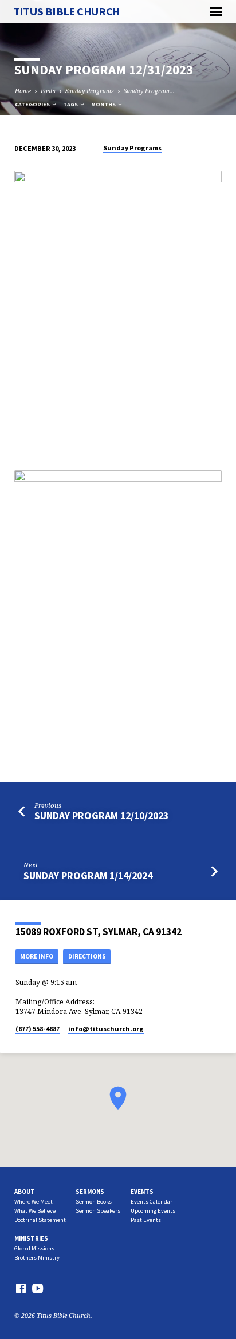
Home (23, 91)
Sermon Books (94, 1201)
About (24, 1192)
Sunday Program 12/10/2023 (101, 815)
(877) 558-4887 (37, 1028)
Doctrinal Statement (40, 1220)
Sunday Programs (89, 91)
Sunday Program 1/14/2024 (87, 875)
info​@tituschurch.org (106, 1028)
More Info (36, 956)
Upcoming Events (153, 1210)
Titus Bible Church (66, 11)
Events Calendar (151, 1201)
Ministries (31, 1238)
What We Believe (35, 1210)
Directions (87, 956)
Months (104, 104)
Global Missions (34, 1248)
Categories (33, 104)
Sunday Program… (149, 91)
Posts (48, 91)
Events (142, 1192)
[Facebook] (20, 1288)
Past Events (146, 1220)
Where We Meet (33, 1201)
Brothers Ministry (37, 1257)
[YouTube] (37, 1288)
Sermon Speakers (98, 1210)
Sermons (90, 1192)
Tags (71, 104)
